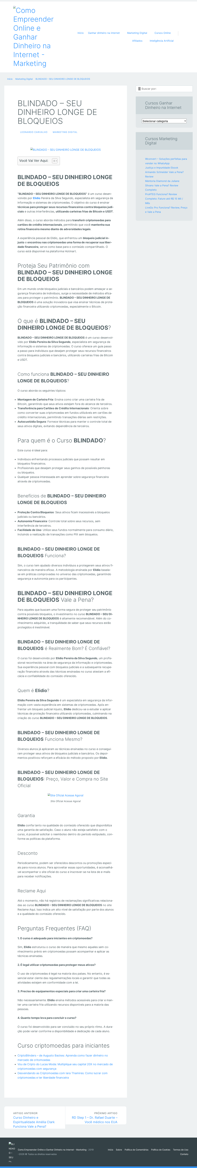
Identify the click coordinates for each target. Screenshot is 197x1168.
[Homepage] (34, 37)
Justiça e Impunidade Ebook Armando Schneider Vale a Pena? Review (164, 172)
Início (81, 32)
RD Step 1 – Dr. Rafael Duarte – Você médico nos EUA (94, 1118)
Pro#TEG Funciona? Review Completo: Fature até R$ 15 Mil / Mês (164, 199)
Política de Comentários (136, 1149)
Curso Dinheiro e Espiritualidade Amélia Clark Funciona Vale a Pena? (34, 1120)
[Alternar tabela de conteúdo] (53, 160)
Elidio (36, 198)
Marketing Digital (65, 132)
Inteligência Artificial (162, 40)
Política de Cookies (160, 1149)
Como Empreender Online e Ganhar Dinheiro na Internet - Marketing (52, 1149)
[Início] (13, 1152)
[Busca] (180, 30)
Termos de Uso (180, 1149)
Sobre (119, 1149)
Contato (184, 1154)
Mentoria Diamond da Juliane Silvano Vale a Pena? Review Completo (162, 185)
